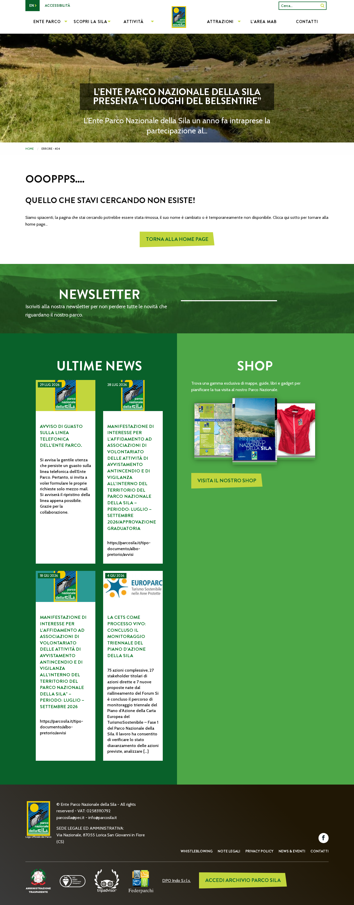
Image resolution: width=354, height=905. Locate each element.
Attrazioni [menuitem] (220, 22)
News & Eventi (292, 851)
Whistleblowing (197, 851)
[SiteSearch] (322, 5)
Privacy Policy (259, 851)
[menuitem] (177, 22)
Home (29, 148)
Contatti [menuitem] (307, 22)
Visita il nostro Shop (226, 480)
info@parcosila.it (102, 817)
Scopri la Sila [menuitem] (90, 22)
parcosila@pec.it (70, 817)
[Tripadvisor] (107, 880)
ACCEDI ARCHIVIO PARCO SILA (243, 880)
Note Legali (229, 851)
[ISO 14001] (73, 880)
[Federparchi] (141, 880)
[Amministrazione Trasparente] (38, 880)
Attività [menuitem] (134, 22)
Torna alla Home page (177, 239)
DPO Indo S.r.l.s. (176, 880)
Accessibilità (57, 5)
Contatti (319, 851)
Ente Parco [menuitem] (47, 22)
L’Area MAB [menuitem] (264, 22)
